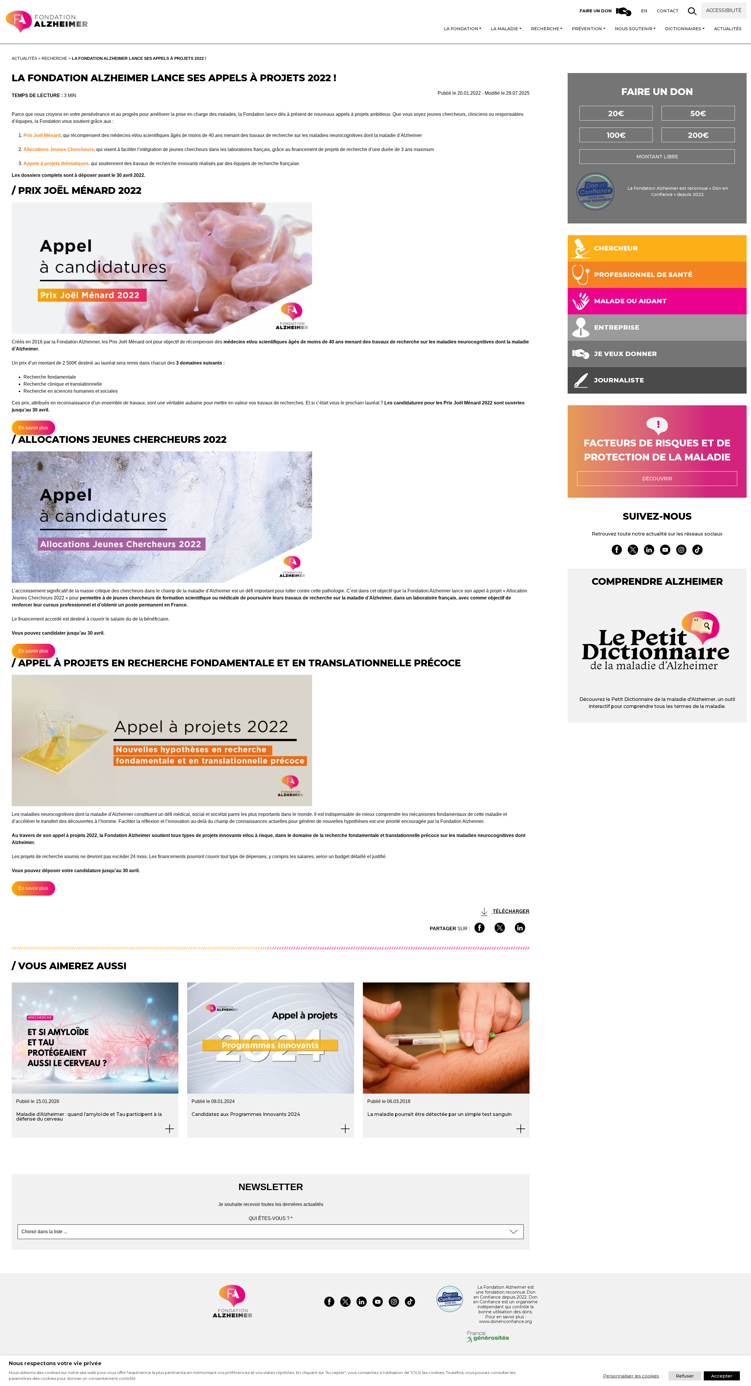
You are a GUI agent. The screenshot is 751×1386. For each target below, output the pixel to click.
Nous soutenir (633, 28)
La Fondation (461, 28)
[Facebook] (617, 551)
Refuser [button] (685, 1376)
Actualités (728, 28)
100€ (616, 135)
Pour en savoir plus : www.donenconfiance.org (505, 1319)
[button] (692, 11)
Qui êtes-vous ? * (270, 1218)
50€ (698, 113)
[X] (633, 551)
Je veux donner (625, 354)
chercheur (616, 248)
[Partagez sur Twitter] (500, 929)
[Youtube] (665, 551)
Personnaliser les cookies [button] (631, 1376)
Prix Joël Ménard (42, 135)
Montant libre (657, 157)
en (644, 10)
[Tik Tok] (697, 551)
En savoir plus (33, 427)
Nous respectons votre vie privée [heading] (55, 1363)
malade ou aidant (630, 301)
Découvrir (657, 479)
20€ (616, 113)
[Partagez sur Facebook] (479, 929)
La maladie (504, 28)
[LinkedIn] (649, 551)
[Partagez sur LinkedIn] (520, 929)
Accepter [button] (722, 1376)
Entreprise (616, 327)
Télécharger (511, 911)
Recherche (545, 28)
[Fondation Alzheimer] (46, 21)
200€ (698, 135)
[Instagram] (681, 551)
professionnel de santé (643, 275)
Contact (668, 10)
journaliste (619, 380)
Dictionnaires (683, 28)
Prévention (587, 28)
